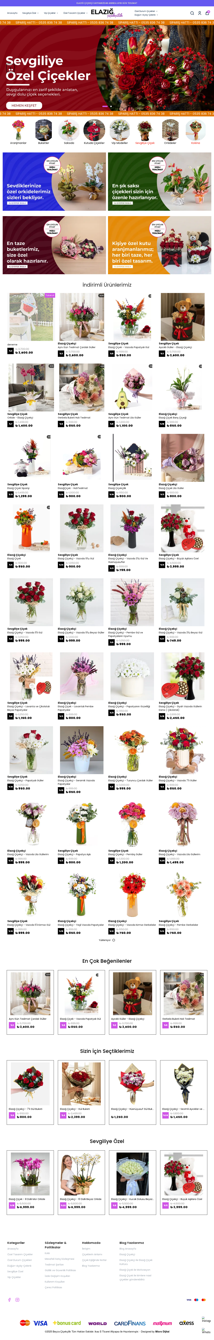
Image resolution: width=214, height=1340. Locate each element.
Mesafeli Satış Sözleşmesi (59, 1259)
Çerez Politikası (53, 1287)
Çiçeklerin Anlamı (92, 1254)
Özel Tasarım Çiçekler (74, 13)
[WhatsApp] (206, 1332)
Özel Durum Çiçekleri (145, 11)
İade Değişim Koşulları (57, 1276)
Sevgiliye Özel (29, 13)
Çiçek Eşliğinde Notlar (94, 1260)
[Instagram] (206, 1321)
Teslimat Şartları (54, 1264)
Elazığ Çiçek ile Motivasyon (135, 1269)
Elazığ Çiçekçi (127, 1254)
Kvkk (47, 1253)
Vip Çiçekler (50, 13)
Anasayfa (12, 13)
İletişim (86, 1248)
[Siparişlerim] (200, 13)
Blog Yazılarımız (91, 1265)
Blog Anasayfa (128, 1248)
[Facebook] (9, 1300)
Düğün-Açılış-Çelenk (145, 14)
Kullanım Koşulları (55, 1281)
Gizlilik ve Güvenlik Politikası (60, 1270)
